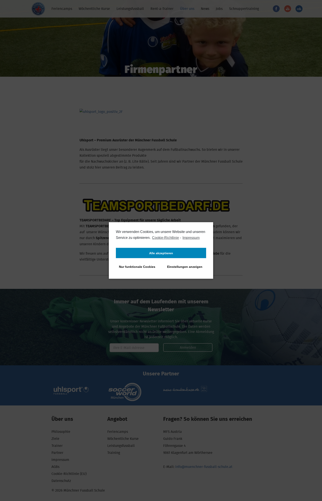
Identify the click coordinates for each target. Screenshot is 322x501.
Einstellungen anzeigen (184, 266)
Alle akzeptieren (161, 253)
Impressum (191, 238)
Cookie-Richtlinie (165, 238)
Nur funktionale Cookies (137, 266)
